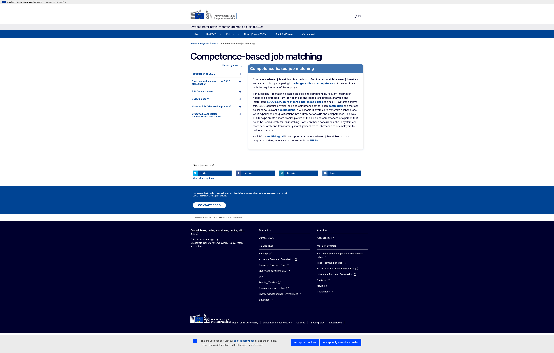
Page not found (208, 43)
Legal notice (335, 322)
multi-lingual (275, 136)
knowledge (296, 83)
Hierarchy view (230, 65)
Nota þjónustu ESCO (255, 34)
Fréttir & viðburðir (284, 34)
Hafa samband (307, 34)
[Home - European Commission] (213, 14)
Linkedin (291, 173)
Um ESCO (211, 34)
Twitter (204, 173)
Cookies (300, 322)
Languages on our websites (277, 322)
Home (193, 43)
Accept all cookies (305, 342)
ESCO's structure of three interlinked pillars (295, 101)
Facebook (248, 173)
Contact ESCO (266, 237)
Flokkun (230, 34)
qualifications (286, 109)
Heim (196, 34)
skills (308, 83)
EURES (313, 140)
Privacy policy (317, 322)
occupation (336, 105)
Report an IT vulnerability (245, 322)
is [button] (359, 16)
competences (326, 83)
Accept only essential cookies (341, 342)
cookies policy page (244, 340)
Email (332, 173)
